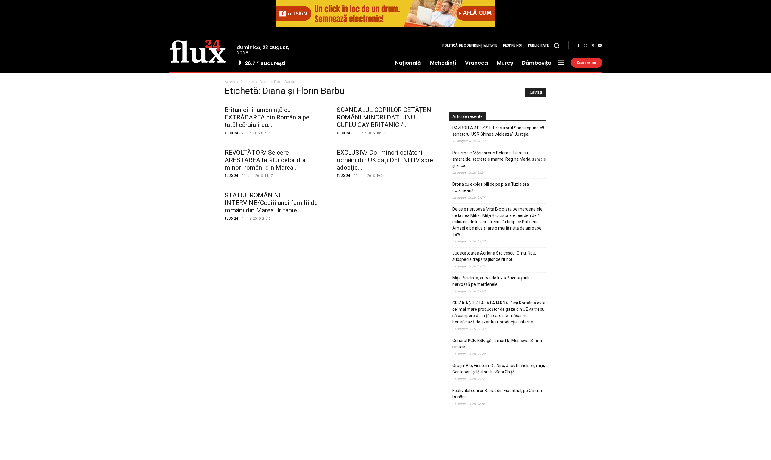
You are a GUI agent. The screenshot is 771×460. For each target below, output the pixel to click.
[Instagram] (585, 45)
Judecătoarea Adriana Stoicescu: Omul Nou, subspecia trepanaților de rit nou (494, 256)
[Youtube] (600, 45)
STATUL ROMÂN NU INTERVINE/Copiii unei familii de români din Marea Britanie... (271, 203)
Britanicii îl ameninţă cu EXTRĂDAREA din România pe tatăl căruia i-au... (267, 117)
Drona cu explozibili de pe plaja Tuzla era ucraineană (490, 187)
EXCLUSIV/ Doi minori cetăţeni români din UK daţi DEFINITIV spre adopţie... (385, 160)
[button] (556, 45)
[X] (592, 45)
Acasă (230, 81)
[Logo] (198, 50)
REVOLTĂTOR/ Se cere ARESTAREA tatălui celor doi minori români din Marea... (265, 160)
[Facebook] (578, 45)
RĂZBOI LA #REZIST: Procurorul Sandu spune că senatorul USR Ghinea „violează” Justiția (498, 131)
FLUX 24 (231, 133)
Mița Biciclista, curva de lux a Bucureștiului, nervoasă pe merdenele (492, 281)
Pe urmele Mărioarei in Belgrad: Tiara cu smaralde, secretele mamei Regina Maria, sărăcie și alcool (499, 159)
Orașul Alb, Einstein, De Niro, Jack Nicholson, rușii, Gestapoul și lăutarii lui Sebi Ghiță (498, 368)
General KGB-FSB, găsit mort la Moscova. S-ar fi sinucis (497, 343)
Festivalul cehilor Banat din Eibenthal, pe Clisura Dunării (497, 393)
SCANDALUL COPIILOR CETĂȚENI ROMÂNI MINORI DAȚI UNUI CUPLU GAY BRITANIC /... (385, 117)
